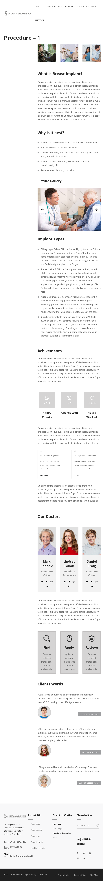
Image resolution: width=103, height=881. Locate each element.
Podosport (35, 836)
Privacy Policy (63, 875)
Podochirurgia (37, 842)
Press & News (91, 7)
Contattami (39, 20)
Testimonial (69, 7)
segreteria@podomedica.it (18, 856)
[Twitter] (42, 582)
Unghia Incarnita (38, 848)
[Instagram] (79, 858)
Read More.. (44, 475)
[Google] (51, 582)
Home (37, 7)
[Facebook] (47, 582)
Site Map (94, 875)
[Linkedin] (47, 586)
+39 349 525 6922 (13, 848)
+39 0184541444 (15, 842)
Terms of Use (80, 875)
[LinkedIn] (85, 858)
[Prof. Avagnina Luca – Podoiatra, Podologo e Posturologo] (18, 13)
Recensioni (80, 7)
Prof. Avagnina (47, 7)
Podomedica (36, 830)
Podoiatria (35, 824)
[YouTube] (91, 853)
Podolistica (59, 7)
